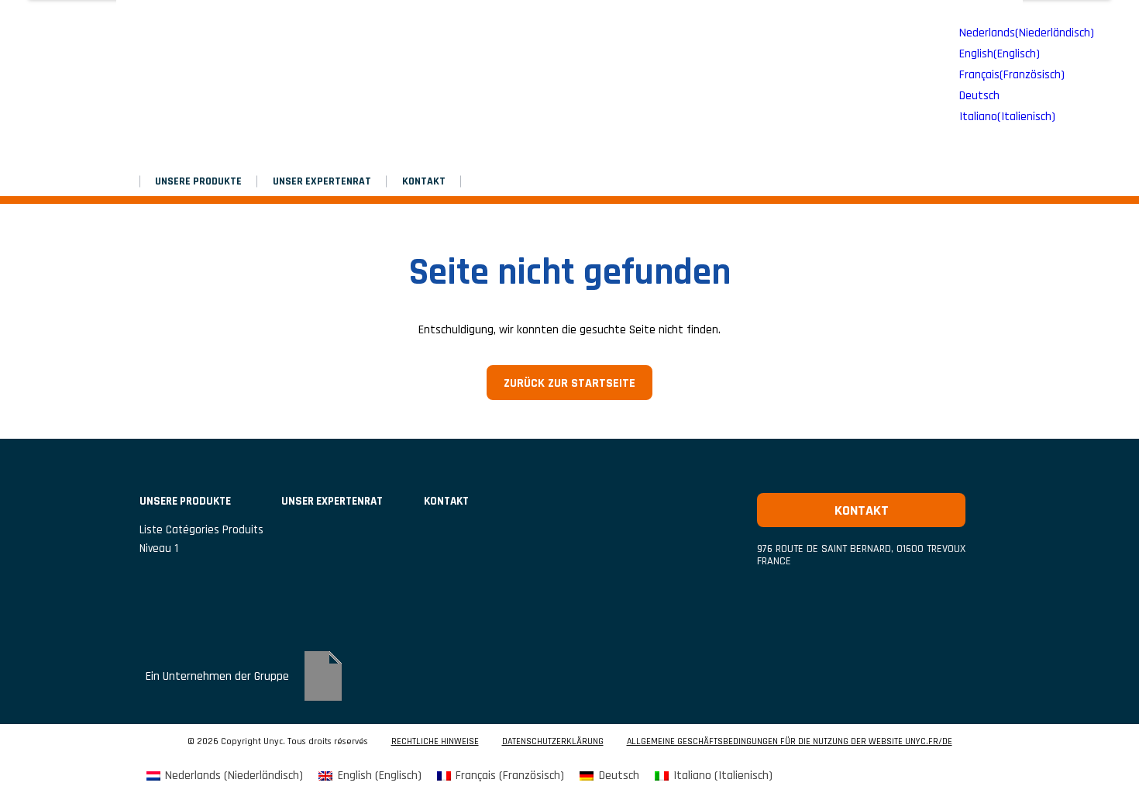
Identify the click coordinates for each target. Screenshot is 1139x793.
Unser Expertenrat (322, 181)
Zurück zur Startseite (569, 383)
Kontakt (424, 181)
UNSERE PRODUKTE (198, 181)
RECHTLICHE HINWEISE (435, 741)
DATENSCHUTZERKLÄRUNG (553, 741)
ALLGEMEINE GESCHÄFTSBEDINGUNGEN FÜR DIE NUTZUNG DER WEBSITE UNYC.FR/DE (789, 741)
